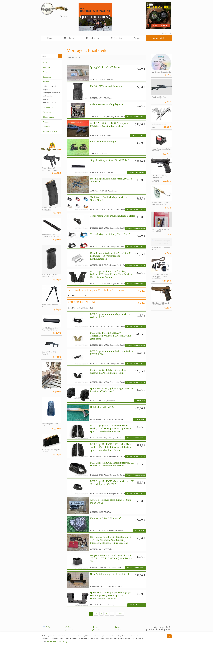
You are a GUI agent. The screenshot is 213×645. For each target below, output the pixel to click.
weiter (120, 613)
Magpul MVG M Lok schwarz (106, 85)
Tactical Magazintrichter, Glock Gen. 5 (110, 234)
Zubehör (46, 82)
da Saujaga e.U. (140, 419)
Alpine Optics (140, 401)
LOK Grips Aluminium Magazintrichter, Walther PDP (111, 316)
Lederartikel (47, 96)
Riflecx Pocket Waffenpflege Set (107, 104)
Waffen (45, 62)
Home (49, 38)
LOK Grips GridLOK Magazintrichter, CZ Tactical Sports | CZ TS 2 (112, 483)
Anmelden (166, 33)
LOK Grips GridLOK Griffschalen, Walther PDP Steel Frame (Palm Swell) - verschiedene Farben (111, 274)
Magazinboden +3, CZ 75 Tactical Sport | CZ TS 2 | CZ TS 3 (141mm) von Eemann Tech (111, 558)
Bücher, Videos (48, 117)
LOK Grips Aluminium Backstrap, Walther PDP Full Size (112, 353)
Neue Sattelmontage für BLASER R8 (109, 574)
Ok (169, 636)
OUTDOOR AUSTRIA (137, 605)
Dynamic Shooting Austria (135, 117)
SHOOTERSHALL (138, 135)
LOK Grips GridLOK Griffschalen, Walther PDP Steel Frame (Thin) (108, 371)
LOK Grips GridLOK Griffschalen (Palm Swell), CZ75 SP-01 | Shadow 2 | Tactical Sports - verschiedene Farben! (111, 447)
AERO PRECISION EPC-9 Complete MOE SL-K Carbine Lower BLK (109, 124)
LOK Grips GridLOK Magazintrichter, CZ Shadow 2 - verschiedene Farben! (112, 464)
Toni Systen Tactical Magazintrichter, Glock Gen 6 (109, 199)
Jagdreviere (47, 112)
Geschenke (46, 127)
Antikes (46, 122)
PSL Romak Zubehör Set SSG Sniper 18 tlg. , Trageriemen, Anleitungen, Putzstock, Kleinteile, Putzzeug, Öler (110, 540)
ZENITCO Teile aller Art (81, 302)
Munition (46, 67)
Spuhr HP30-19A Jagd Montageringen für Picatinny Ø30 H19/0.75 (112, 390)
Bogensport (47, 77)
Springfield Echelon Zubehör (105, 67)
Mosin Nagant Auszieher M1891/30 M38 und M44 (111, 180)
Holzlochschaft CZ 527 (102, 407)
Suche (117, 627)
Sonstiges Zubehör (50, 102)
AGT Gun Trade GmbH (137, 172)
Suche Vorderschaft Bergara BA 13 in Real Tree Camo (96, 290)
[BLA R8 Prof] (95, 17)
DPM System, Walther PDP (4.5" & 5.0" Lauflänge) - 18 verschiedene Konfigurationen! (110, 255)
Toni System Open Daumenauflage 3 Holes (112, 215)
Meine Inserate (92, 38)
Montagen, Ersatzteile (51, 93)
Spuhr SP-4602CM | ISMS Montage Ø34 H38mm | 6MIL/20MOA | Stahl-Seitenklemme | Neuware (111, 595)
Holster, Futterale (50, 86)
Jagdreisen (94, 627)
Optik (45, 72)
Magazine (46, 89)
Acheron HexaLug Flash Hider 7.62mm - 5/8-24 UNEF (111, 501)
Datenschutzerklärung (57, 641)
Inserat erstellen (159, 38)
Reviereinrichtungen (50, 131)
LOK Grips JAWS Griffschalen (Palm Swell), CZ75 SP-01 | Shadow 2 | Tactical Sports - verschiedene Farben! (111, 428)
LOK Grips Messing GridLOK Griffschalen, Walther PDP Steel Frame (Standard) (110, 335)
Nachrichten (116, 38)
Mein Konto (69, 38)
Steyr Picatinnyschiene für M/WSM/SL (110, 160)
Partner (137, 38)
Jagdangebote (48, 107)
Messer (45, 99)
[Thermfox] (158, 15)
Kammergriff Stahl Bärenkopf (105, 518)
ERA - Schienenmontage (103, 141)
